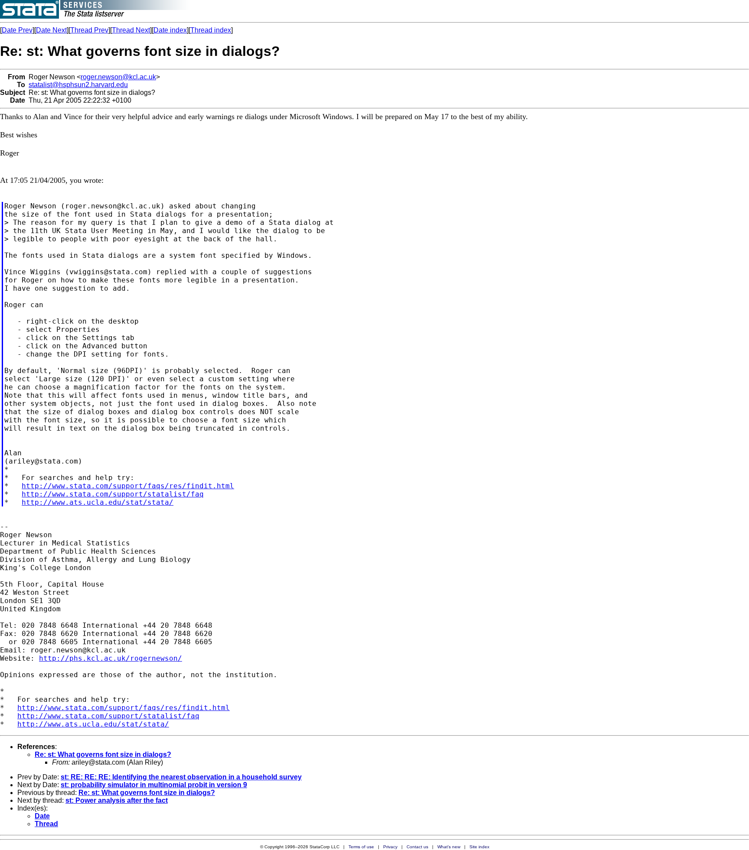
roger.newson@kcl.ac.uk (118, 77)
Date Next (51, 30)
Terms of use (361, 846)
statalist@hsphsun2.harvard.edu (78, 84)
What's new (448, 846)
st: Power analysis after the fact (116, 800)
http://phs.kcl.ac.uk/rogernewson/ (110, 658)
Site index (479, 846)
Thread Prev (89, 30)
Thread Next (131, 30)
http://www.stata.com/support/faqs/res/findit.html (128, 486)
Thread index (210, 30)
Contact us (417, 846)
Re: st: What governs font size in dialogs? (103, 754)
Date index (170, 30)
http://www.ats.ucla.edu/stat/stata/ (97, 502)
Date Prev (17, 30)
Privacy (390, 846)
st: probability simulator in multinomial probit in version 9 (154, 784)
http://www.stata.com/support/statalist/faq (113, 494)
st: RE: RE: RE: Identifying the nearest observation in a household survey (181, 777)
